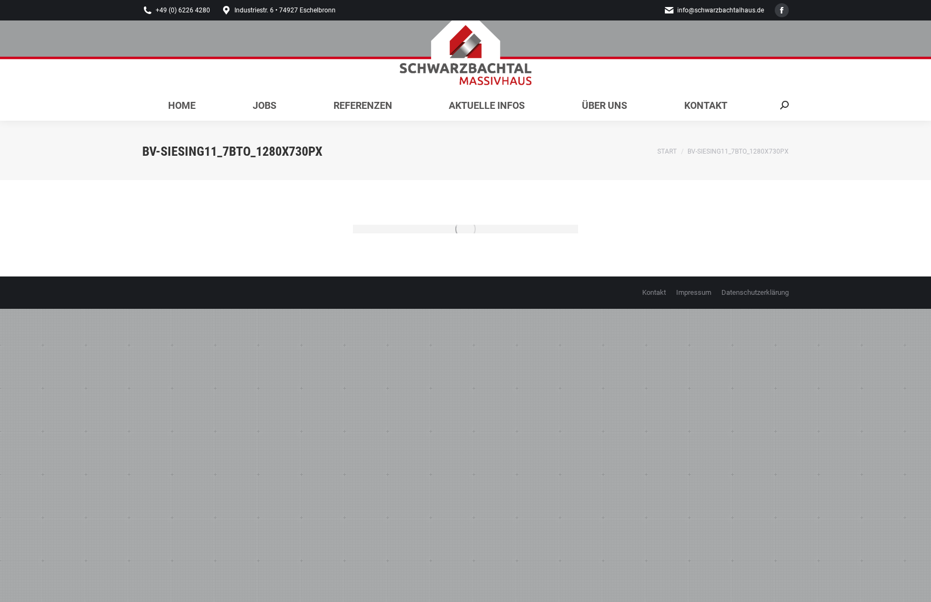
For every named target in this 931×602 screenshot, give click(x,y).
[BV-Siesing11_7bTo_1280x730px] (465, 229)
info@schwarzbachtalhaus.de (720, 10)
